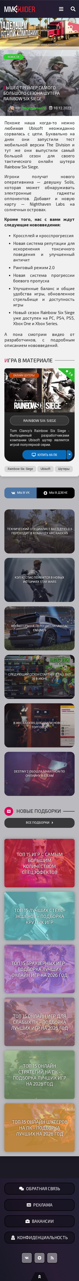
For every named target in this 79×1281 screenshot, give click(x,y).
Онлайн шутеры (24, 375)
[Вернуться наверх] (39, 1276)
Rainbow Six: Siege (39, 420)
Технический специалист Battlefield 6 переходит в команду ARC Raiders (39, 531)
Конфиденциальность (42, 1237)
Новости (13, 57)
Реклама (42, 1204)
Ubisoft (45, 469)
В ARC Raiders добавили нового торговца (39, 725)
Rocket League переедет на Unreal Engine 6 (39, 628)
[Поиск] (73, 9)
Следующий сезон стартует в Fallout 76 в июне (39, 677)
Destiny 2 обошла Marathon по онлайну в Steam (39, 774)
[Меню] (61, 9)
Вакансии (43, 1221)
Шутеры (64, 469)
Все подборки (37, 823)
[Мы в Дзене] (39, 1257)
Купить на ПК (47, 455)
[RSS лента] (52, 1257)
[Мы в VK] (26, 1257)
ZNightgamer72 (33, 108)
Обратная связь (43, 1188)
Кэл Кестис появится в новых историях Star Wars (39, 580)
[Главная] (19, 9)
